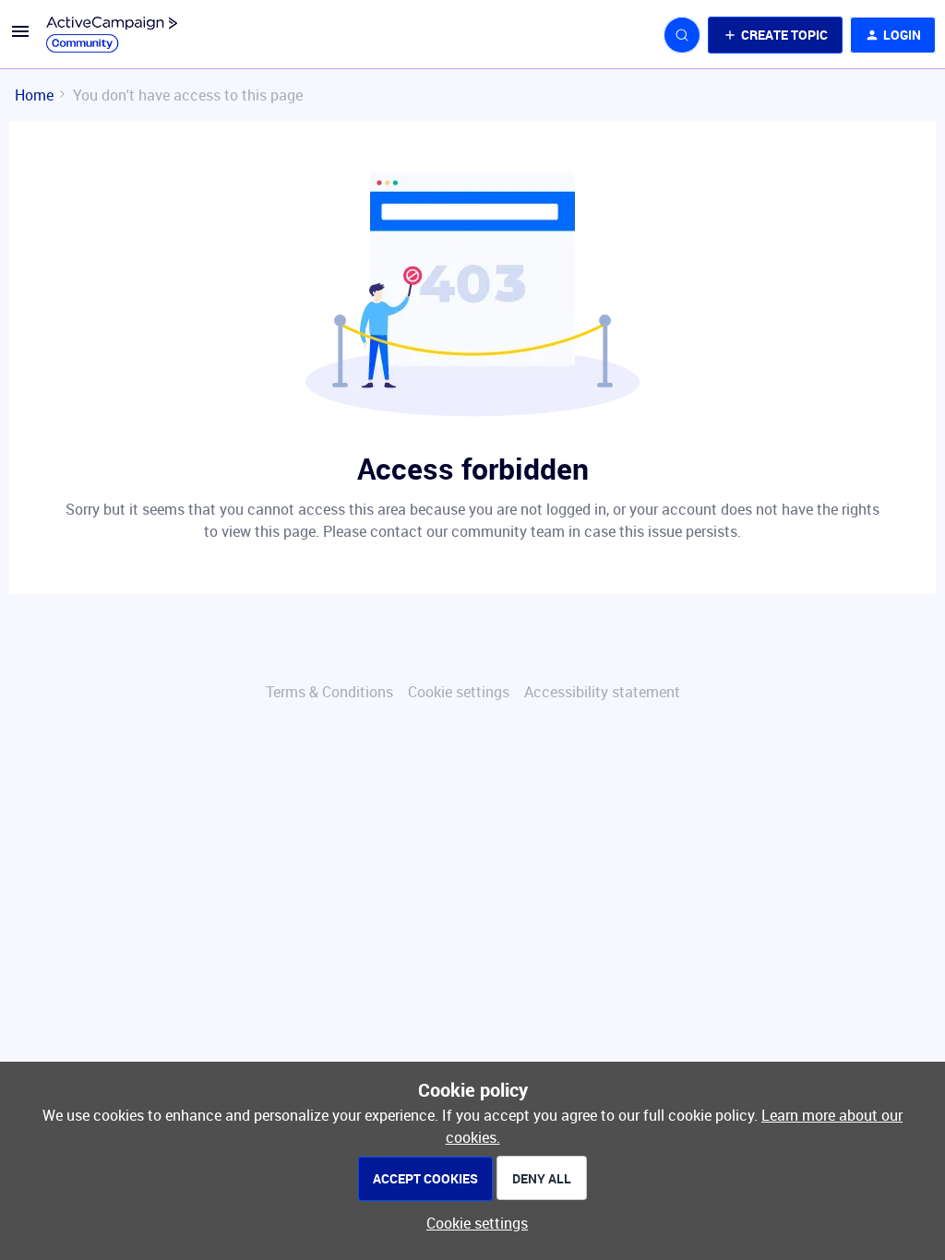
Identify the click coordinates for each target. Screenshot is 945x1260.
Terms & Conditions (329, 692)
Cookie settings (458, 692)
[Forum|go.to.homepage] (111, 35)
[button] (20, 37)
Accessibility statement (602, 692)
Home (34, 95)
